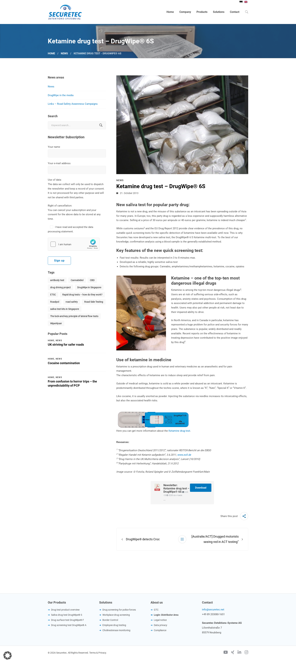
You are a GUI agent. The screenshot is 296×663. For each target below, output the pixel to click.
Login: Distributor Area (166, 614)
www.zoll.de (184, 454)
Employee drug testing (114, 625)
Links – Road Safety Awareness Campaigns (73, 103)
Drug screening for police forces (119, 609)
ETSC (53, 294)
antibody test (57, 280)
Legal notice (160, 620)
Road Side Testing (93, 301)
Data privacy (160, 625)
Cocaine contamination (64, 363)
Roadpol (54, 301)
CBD (92, 280)
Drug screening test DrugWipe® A (68, 625)
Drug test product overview (65, 609)
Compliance (160, 630)
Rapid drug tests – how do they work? (82, 294)
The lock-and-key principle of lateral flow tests (74, 316)
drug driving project (60, 287)
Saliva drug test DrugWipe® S (66, 614)
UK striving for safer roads (66, 344)
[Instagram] (246, 652)
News (64, 53)
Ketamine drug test (179, 430)
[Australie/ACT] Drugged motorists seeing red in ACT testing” (215, 539)
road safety (72, 301)
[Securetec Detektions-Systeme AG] (65, 12)
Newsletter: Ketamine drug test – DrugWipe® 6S (176, 488)
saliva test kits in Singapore (64, 309)
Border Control (110, 620)
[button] (7, 655)
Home (51, 53)
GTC (156, 609)
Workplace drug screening (116, 614)
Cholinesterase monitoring (116, 630)
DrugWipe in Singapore (89, 287)
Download (200, 487)
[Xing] (233, 652)
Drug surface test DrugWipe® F (67, 620)
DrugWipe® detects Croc (143, 539)
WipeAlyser (56, 323)
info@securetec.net (213, 609)
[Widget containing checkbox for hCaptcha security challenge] (74, 244)
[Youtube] (225, 652)
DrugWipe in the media (60, 95)
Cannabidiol (77, 280)
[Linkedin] (239, 652)
